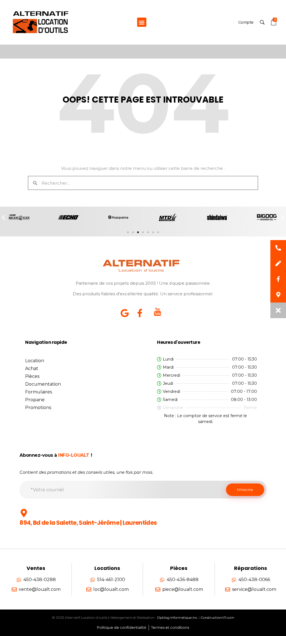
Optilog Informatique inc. (177, 617)
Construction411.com (217, 617)
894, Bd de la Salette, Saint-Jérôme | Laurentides (88, 523)
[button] (141, 22)
